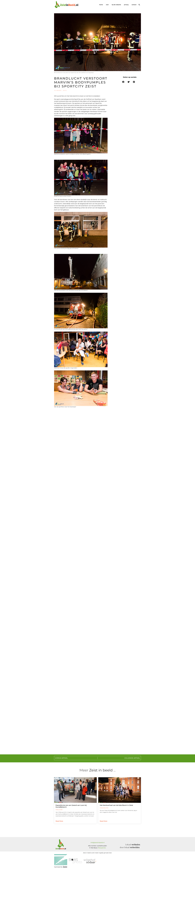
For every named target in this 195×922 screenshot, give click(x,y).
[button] (139, 4)
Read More (59, 821)
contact (134, 4)
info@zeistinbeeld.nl (98, 842)
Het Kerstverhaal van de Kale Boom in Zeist (116, 805)
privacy (126, 4)
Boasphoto (102, 848)
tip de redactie (116, 4)
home (101, 4)
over (107, 4)
